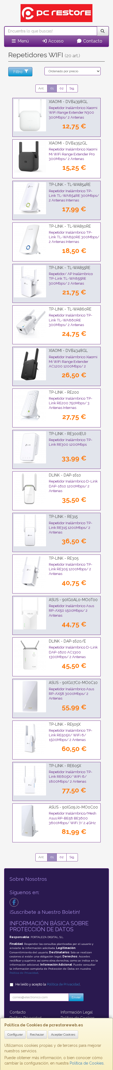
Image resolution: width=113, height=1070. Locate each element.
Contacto (92, 41)
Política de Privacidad (24, 972)
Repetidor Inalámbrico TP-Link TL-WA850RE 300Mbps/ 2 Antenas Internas (74, 237)
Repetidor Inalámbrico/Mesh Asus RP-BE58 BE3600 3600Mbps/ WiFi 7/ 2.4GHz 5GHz (72, 820)
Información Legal (77, 1012)
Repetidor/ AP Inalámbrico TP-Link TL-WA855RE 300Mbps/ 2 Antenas (71, 278)
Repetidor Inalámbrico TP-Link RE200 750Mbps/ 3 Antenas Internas (70, 403)
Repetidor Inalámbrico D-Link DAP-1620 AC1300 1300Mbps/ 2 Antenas (73, 652)
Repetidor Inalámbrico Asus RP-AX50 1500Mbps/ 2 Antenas (71, 610)
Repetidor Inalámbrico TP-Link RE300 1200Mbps (70, 442)
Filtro (17, 72)
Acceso (55, 41)
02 (62, 88)
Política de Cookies (87, 1063)
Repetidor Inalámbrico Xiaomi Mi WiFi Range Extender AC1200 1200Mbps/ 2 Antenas (73, 364)
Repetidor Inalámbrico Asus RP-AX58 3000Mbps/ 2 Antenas (71, 694)
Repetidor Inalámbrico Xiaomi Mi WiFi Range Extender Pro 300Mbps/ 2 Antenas (73, 154)
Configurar (15, 1034)
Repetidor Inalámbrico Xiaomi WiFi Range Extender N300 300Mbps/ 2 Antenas (73, 112)
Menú (22, 41)
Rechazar (37, 1034)
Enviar (76, 997)
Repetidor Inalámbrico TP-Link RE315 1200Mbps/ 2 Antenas (70, 528)
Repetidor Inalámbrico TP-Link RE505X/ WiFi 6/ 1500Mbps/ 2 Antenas (70, 735)
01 (52, 88)
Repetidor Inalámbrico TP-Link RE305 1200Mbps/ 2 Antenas (70, 569)
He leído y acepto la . (48, 984)
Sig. (72, 88)
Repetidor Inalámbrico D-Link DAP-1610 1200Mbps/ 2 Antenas (73, 486)
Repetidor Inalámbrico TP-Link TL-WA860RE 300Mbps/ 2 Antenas (70, 320)
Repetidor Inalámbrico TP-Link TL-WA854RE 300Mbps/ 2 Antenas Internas (74, 196)
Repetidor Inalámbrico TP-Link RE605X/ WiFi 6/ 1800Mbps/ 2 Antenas (70, 776)
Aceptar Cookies (63, 1034)
